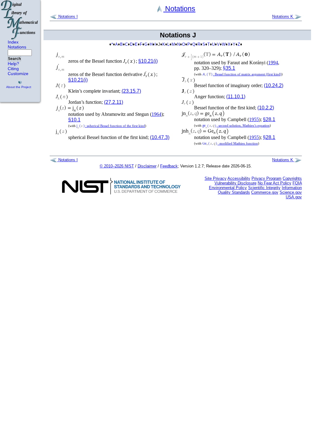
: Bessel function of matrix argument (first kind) (241, 74)
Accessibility (238, 178)
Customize (18, 73)
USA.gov (294, 197)
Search (14, 59)
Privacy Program (266, 178)
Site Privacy (216, 178)
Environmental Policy (228, 187)
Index (13, 42)
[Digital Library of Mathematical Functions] (20, 20)
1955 (254, 119)
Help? (13, 63)
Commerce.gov (264, 192)
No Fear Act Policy (274, 183)
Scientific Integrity (264, 187)
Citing (13, 68)
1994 (273, 62)
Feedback (169, 166)
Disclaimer (147, 166)
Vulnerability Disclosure (235, 183)
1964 (156, 114)
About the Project (18, 87)
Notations (17, 46)
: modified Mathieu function (230, 143)
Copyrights (292, 178)
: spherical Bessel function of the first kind (111, 126)
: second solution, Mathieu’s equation (235, 125)
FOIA (297, 183)
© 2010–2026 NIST (117, 166)
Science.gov (291, 192)
